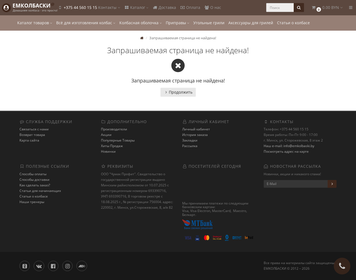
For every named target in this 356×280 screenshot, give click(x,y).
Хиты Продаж (112, 145)
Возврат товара (32, 134)
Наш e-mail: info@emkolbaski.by (289, 145)
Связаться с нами (34, 129)
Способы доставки (34, 179)
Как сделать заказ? (34, 185)
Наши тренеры (31, 201)
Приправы (176, 22)
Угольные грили (208, 22)
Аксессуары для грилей (250, 22)
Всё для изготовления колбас (84, 22)
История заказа (195, 134)
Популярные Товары (118, 140)
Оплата (192, 7)
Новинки (108, 151)
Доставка (166, 7)
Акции (106, 134)
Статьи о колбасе (293, 22)
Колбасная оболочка (139, 22)
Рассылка (189, 145)
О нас (215, 7)
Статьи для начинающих (40, 190)
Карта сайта (29, 140)
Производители (114, 129)
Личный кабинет (196, 129)
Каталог (137, 7)
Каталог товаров (33, 22)
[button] (326, 7)
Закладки (189, 140)
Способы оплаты (32, 174)
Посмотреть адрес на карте (286, 151)
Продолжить (180, 92)
